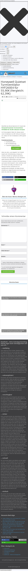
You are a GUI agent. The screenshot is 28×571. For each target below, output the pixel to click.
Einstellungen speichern (6, 64)
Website (3, 256)
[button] (14, 22)
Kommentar (4, 225)
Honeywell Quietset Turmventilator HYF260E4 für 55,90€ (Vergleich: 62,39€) (13, 87)
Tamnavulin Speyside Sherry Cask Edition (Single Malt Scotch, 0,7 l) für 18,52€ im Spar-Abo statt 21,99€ (13, 526)
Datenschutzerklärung (8, 67)
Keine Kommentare (22, 98)
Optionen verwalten (8, 55)
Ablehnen (9, 62)
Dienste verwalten (7, 57)
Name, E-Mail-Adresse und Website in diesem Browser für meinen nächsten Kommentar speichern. (13, 263)
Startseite (2, 76)
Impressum (5, 69)
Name (3, 245)
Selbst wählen (16, 62)
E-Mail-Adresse (5, 250)
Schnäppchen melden (9, 551)
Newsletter (6, 553)
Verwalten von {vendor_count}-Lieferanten (13, 58)
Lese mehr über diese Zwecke (10, 60)
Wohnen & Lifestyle (11, 76)
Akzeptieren (3, 62)
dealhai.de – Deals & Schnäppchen (12, 554)
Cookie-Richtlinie (7, 66)
